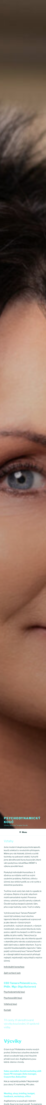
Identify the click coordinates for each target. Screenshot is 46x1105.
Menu (24, 832)
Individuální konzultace (14, 967)
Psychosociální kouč (13, 998)
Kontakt (7, 1010)
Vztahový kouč (10, 1004)
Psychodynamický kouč (14, 992)
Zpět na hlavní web (12, 973)
